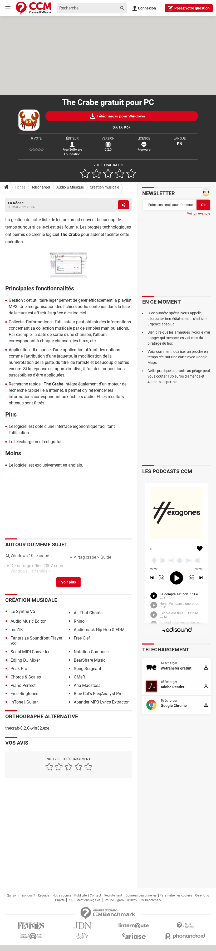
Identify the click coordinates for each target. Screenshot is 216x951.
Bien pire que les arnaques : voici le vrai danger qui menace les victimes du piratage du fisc (179, 337)
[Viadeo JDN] (82, 936)
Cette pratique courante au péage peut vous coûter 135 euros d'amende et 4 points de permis (179, 376)
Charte (60, 900)
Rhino (79, 621)
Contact (95, 895)
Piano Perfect (23, 685)
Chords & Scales (26, 677)
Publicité (80, 895)
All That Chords (88, 612)
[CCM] (33, 8)
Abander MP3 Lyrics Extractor (101, 702)
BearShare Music (89, 660)
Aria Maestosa (87, 685)
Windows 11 (22, 576)
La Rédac (15, 203)
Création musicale (104, 187)
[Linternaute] (133, 925)
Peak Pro (19, 668)
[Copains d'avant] (31, 936)
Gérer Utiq (202, 895)
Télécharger (40, 187)
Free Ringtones (24, 693)
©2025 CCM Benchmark (144, 900)
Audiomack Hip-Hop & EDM (99, 629)
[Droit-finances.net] (185, 925)
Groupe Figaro (114, 900)
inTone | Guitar (24, 702)
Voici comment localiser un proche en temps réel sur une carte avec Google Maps (178, 357)
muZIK (17, 629)
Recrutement (113, 895)
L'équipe (43, 895)
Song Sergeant (87, 668)
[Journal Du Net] (82, 925)
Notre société (61, 895)
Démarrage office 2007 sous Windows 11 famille (37, 568)
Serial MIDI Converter (30, 651)
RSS (70, 900)
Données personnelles (140, 895)
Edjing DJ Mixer (25, 660)
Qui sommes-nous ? (21, 895)
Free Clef (82, 638)
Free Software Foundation (72, 152)
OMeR (79, 677)
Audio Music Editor (28, 621)
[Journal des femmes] (31, 925)
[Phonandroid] (185, 936)
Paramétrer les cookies (176, 895)
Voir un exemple (198, 213)
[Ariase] (133, 936)
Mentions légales (88, 900)
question (192, 8)
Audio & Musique (70, 187)
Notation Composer (92, 651)
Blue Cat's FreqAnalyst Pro (98, 693)
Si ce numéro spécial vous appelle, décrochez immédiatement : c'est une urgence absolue (177, 318)
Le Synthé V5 (23, 611)
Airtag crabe (85, 557)
